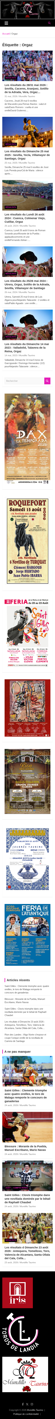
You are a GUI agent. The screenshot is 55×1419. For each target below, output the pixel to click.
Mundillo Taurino (27, 96)
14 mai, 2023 (11, 355)
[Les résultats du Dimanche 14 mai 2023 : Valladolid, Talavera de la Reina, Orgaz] (27, 324)
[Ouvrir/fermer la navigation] (6, 23)
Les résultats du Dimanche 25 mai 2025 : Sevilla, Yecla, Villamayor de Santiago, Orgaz (27, 155)
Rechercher (47, 381)
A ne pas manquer (17, 1051)
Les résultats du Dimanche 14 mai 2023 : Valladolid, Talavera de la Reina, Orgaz (27, 348)
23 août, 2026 (11, 1262)
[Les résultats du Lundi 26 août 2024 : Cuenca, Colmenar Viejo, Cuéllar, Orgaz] (27, 195)
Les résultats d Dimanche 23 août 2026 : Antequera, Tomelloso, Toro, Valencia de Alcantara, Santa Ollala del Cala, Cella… (25, 1024)
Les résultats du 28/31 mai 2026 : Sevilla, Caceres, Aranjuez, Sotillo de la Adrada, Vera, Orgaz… (26, 89)
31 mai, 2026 (11, 96)
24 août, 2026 (11, 1105)
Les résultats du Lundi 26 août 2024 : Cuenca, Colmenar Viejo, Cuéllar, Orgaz (25, 218)
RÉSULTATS (11, 78)
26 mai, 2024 (11, 292)
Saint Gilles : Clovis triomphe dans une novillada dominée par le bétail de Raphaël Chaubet (25, 1011)
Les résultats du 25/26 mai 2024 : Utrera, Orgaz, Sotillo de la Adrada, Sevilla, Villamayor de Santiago (27, 284)
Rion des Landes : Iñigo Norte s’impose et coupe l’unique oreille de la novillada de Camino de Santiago (25, 1037)
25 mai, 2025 (11, 163)
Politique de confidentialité (26, 1414)
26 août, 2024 (11, 226)
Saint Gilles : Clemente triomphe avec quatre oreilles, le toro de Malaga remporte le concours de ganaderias (27, 989)
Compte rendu (20, 1083)
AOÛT (8, 1083)
